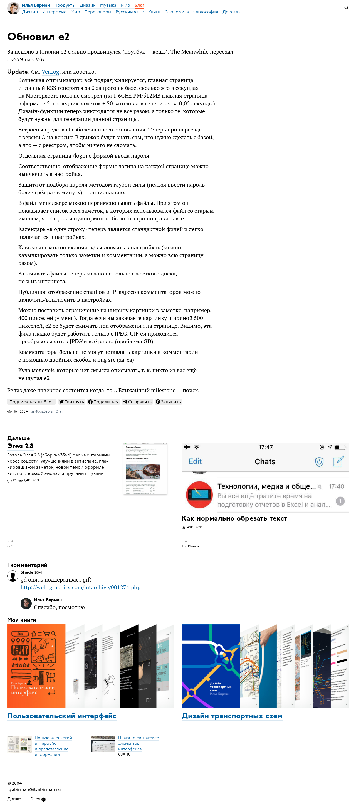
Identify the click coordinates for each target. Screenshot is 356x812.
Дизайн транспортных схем (232, 716)
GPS (10, 546)
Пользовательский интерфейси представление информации (53, 746)
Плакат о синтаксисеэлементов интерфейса (138, 743)
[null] (71, 402)
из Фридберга (42, 411)
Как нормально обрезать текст (234, 519)
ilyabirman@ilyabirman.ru (34, 789)
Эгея (59, 411)
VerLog (50, 71)
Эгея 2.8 (20, 446)
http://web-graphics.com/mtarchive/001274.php (80, 587)
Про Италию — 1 (193, 546)
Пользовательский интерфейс (62, 716)
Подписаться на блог (31, 402)
